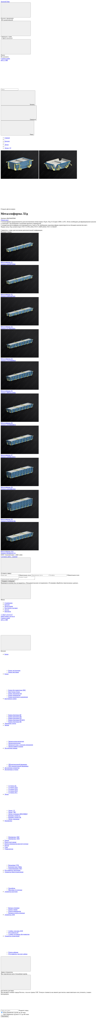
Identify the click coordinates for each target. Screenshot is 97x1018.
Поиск (31, 134)
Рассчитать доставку (11, 608)
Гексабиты (11, 888)
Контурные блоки (14, 692)
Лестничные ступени (11, 769)
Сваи (6, 847)
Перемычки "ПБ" (14, 837)
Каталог (32, 104)
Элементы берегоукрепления (14, 872)
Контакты (8, 611)
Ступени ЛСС (13, 792)
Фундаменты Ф (13, 932)
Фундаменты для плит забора (17, 954)
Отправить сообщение (8, 581)
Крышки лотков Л (14, 815)
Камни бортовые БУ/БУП (16, 720)
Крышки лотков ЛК (14, 817)
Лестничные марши (11, 748)
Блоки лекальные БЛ (15, 693)
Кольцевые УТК (13, 865)
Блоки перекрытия (14, 695)
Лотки (7, 794)
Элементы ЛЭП (10, 914)
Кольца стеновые (13, 908)
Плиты (7, 840)
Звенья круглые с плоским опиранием (20, 745)
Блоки (7, 674)
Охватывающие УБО (15, 868)
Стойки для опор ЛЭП (15, 931)
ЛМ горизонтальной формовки (18, 766)
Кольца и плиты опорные (16, 913)
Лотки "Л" (11, 810)
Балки (6, 654)
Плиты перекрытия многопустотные (16, 844)
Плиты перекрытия (14, 911)
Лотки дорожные (13, 819)
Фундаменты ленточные (12, 870)
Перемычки (8, 821)
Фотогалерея (9, 606)
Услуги (7, 610)
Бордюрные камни (11, 698)
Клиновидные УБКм (15, 867)
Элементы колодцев (11, 891)
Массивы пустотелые (15, 890)
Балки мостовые (13, 672)
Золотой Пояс (5, 1)
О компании (9, 603)
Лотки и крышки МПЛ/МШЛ (17, 814)
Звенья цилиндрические (16, 741)
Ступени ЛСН (13, 789)
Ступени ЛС (12, 786)
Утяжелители (9, 849)
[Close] (16, 565)
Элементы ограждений (12, 936)
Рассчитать (5, 1016)
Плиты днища (12, 909)
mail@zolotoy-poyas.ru (8, 616)
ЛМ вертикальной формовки (17, 764)
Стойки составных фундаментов (18, 934)
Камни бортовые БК (15, 722)
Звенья (7, 725)
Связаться (33, 119)
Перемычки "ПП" (14, 838)
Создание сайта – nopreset (9, 556)
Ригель (7, 845)
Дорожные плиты (10, 723)
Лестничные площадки (12, 768)
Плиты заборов (13, 952)
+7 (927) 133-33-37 (7, 614)
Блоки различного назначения (18, 697)
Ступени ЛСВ (13, 787)
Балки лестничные (14, 670)
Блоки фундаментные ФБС (17, 690)
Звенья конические (14, 743)
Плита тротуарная (10, 842)
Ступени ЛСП (13, 791)
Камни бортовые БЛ (15, 718)
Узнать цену (5, 220)
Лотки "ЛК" (12, 812)
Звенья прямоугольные (15, 746)
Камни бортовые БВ (15, 716)
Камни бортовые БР (14, 715)
